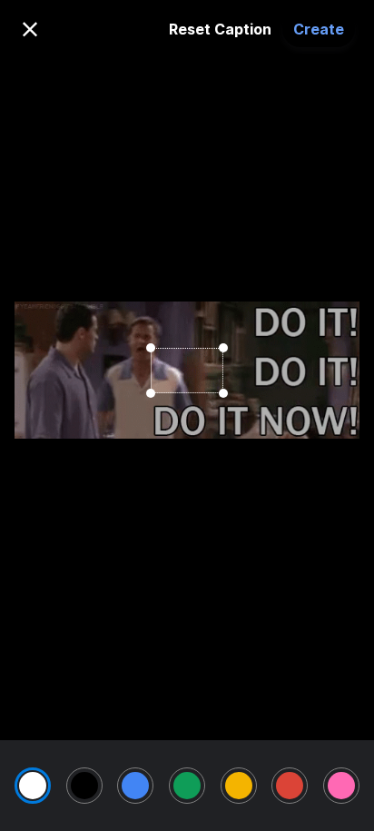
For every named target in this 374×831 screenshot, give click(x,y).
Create (318, 29)
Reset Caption (220, 29)
